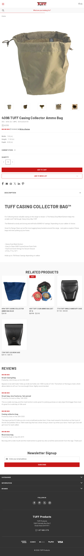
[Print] (11, 183)
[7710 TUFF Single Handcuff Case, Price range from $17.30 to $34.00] (69, 291)
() (81, 4)
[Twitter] (15, 183)
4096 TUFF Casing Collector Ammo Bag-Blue (13, 310)
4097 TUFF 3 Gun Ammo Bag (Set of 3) (41, 310)
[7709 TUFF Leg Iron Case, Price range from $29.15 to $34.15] (14, 335)
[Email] (7, 183)
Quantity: (5, 157)
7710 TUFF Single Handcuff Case (69, 309)
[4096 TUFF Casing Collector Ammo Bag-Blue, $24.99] (14, 291)
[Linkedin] (19, 183)
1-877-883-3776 (43, 530)
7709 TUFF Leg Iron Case (11, 353)
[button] (24, 129)
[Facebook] (3, 183)
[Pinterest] (23, 183)
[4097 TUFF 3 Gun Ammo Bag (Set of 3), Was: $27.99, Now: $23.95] (42, 291)
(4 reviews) (14, 129)
